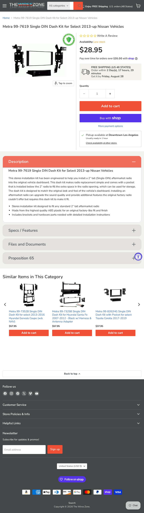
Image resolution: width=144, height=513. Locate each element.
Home (6, 17)
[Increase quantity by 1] (110, 93)
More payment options (110, 126)
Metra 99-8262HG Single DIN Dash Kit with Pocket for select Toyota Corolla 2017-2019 (114, 315)
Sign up (55, 449)
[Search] (78, 6)
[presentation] (5, 304)
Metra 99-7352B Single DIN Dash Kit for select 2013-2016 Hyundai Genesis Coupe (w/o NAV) (27, 316)
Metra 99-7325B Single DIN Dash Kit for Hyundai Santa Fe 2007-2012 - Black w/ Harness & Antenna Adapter (71, 316)
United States (70, 466)
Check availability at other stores (101, 143)
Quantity (84, 86)
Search (72, 503)
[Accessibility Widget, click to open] (138, 256)
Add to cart (28, 332)
